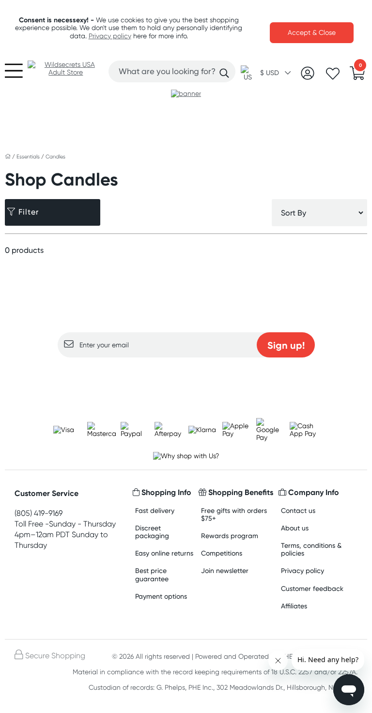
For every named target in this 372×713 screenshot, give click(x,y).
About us (295, 528)
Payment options (161, 596)
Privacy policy (110, 36)
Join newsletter (224, 570)
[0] (357, 76)
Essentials (28, 156)
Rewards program (229, 535)
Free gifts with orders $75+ (234, 514)
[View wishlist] (333, 76)
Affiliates (294, 606)
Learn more (186, 376)
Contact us (298, 510)
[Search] (224, 73)
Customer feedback (312, 588)
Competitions (221, 553)
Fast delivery (154, 510)
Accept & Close (312, 32)
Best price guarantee (152, 574)
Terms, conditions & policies (311, 549)
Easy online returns (164, 553)
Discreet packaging (152, 532)
